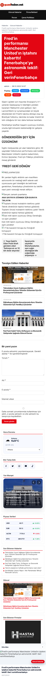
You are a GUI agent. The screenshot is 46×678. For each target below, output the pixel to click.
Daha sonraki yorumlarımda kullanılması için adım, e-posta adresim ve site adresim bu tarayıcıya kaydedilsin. (21, 413)
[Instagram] (19, 466)
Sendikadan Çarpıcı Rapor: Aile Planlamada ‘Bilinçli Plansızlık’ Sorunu (23, 571)
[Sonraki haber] (39, 482)
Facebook (24, 91)
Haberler (5, 25)
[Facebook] (6, 466)
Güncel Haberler (15, 12)
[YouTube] (26, 466)
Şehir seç (10, 445)
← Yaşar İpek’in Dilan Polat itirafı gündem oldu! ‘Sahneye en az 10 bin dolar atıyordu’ (11, 246)
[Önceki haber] (34, 482)
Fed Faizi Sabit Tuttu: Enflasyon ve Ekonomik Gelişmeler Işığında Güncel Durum (21, 564)
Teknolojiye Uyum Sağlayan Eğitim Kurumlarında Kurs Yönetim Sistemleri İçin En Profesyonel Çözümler (22, 554)
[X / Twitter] (12, 466)
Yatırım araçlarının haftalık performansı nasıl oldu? (23, 568)
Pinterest (17, 95)
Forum (14, 18)
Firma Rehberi (32, 12)
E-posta (6, 389)
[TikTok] (32, 466)
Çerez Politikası (28, 18)
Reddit (8, 95)
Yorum (5, 358)
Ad (4, 380)
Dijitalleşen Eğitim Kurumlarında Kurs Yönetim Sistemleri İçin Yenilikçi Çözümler (21, 560)
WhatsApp (35, 91)
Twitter (15, 91)
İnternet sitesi (8, 399)
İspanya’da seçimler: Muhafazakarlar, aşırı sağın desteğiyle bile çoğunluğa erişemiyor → (32, 248)
